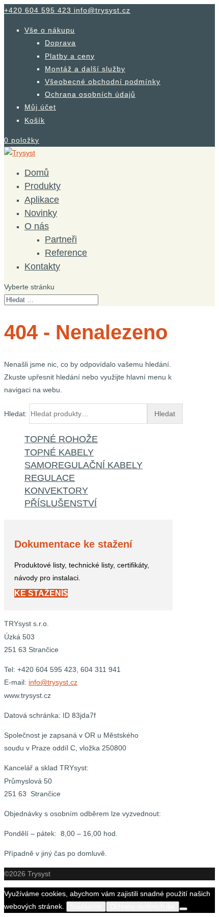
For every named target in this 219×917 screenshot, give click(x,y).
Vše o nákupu (49, 30)
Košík (34, 120)
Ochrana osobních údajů (90, 94)
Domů (36, 173)
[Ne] (183, 908)
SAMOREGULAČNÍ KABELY (83, 465)
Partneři (61, 239)
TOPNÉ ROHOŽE (61, 439)
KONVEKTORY (56, 491)
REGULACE (49, 478)
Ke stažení (38, 593)
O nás (36, 226)
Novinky (40, 213)
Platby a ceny (70, 56)
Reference (66, 253)
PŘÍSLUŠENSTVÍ (60, 503)
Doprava (60, 43)
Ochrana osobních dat (142, 906)
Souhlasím (86, 906)
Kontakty (42, 266)
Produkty (42, 186)
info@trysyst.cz (53, 682)
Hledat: (15, 414)
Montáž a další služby (85, 69)
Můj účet (40, 107)
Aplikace (41, 200)
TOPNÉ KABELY (59, 452)
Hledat (164, 414)
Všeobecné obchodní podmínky (102, 81)
